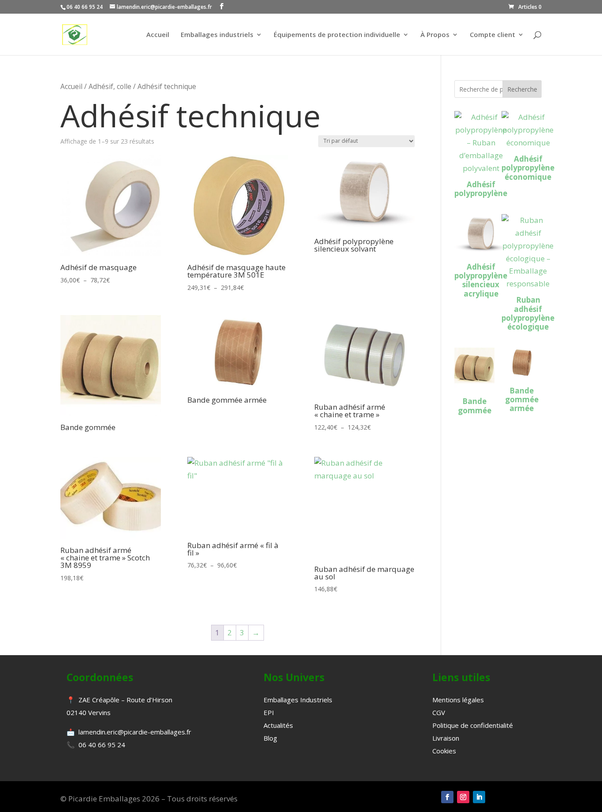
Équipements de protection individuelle (337, 35)
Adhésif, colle (110, 86)
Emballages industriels (217, 35)
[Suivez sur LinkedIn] (479, 797)
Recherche (522, 89)
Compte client (492, 35)
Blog (270, 738)
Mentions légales (458, 699)
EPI (269, 712)
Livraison (445, 738)
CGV (438, 712)
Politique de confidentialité (472, 725)
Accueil (157, 35)
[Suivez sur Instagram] (463, 797)
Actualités (278, 725)
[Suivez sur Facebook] (447, 797)
